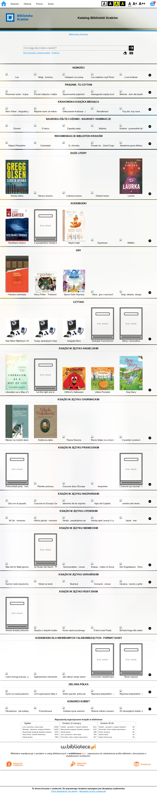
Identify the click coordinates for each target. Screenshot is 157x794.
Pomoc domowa (104, 732)
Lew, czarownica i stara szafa (33, 727)
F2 (142, 3)
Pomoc (39, 4)
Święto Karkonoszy (105, 737)
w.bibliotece (76, 753)
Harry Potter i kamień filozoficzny (34, 734)
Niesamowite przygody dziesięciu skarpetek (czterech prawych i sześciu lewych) (50, 732)
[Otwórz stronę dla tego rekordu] (18, 74)
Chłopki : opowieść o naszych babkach (74, 727)
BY (122, 3)
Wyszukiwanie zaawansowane (36, 53)
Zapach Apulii (103, 734)
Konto (51, 4)
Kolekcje (55, 53)
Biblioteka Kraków (78, 34)
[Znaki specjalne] (131, 53)
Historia (27, 4)
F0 (129, 3)
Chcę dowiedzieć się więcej (64, 791)
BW (110, 3)
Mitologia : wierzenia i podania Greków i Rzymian (40, 729)
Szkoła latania (28, 737)
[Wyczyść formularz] (125, 53)
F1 (135, 3)
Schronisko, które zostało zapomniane (74, 737)
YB (116, 3)
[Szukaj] (131, 48)
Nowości (15, 4)
